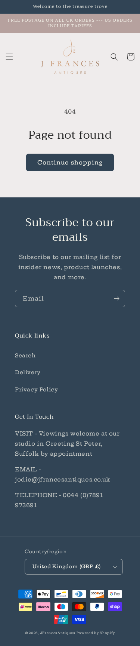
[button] (9, 57)
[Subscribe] (116, 298)
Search (25, 355)
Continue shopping (70, 162)
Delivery (28, 372)
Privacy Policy (36, 389)
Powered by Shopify (96, 633)
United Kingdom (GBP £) (66, 566)
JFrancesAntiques (57, 633)
